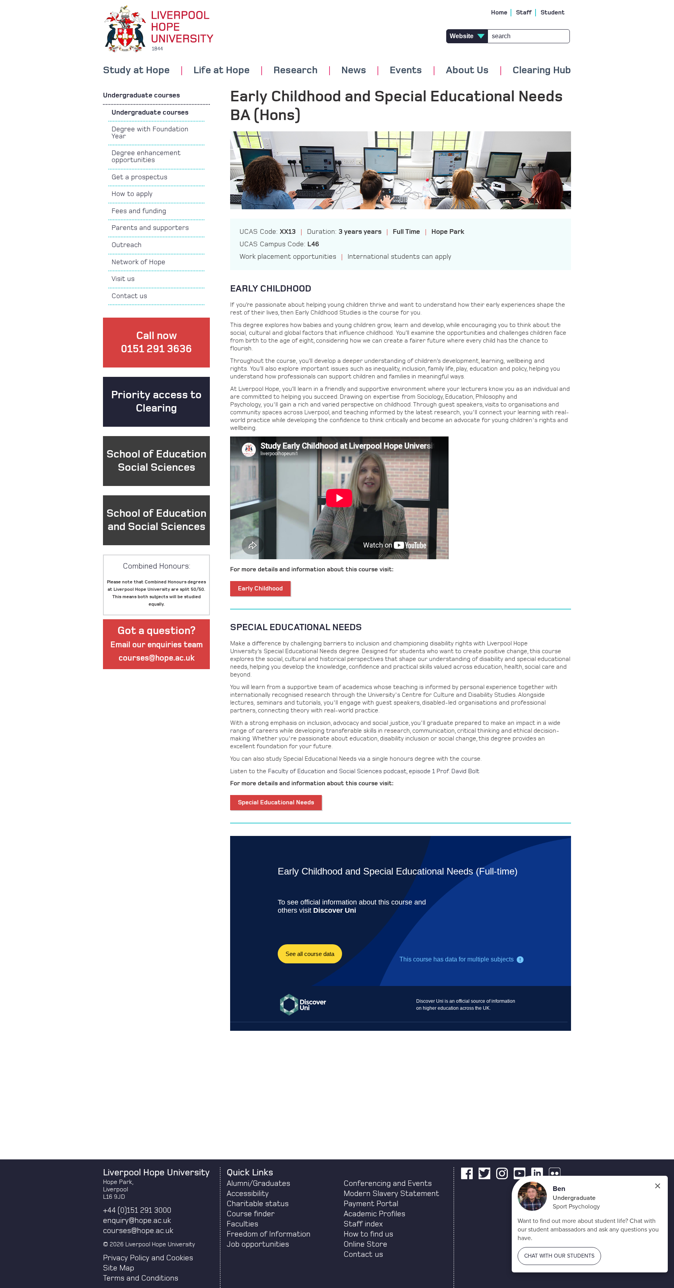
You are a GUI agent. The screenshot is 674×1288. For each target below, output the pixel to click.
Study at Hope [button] (136, 70)
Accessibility (248, 1194)
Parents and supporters (150, 227)
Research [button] (295, 70)
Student (553, 12)
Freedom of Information (268, 1234)
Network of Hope (138, 262)
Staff (524, 12)
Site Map (118, 1268)
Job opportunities (258, 1244)
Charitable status (258, 1204)
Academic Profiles (374, 1214)
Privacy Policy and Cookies (148, 1258)
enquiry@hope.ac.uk (137, 1220)
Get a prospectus (139, 177)
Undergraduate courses (141, 95)
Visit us (123, 279)
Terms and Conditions (140, 1278)
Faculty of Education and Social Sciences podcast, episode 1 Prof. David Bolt (373, 771)
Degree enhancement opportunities (146, 157)
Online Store (365, 1244)
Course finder (251, 1214)
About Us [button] (467, 70)
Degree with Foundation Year (150, 133)
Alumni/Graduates (258, 1183)
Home (499, 12)
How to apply (132, 194)
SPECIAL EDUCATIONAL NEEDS (296, 627)
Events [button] (406, 70)
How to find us (368, 1234)
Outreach (127, 245)
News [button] (353, 70)
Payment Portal (371, 1204)
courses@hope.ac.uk (138, 1231)
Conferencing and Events (388, 1183)
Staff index (363, 1224)
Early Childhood (260, 588)
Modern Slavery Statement (391, 1194)
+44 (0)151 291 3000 (137, 1210)
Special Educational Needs (276, 802)
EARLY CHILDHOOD (270, 288)
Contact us (129, 296)
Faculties (242, 1224)
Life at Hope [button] (221, 70)
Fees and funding (139, 211)
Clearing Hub (542, 70)
